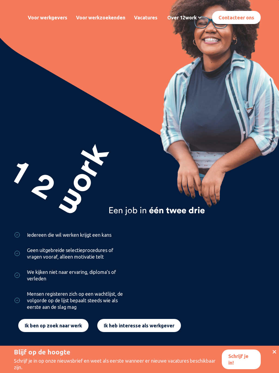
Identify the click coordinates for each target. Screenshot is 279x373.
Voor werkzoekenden (100, 17)
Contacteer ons (236, 17)
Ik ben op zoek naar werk (53, 325)
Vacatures (145, 17)
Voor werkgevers (47, 17)
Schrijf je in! (238, 359)
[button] (185, 17)
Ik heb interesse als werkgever (139, 325)
